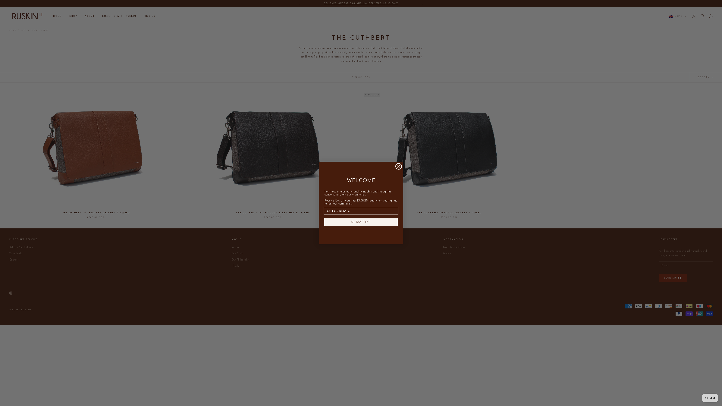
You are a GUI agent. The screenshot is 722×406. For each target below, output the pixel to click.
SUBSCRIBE (361, 222)
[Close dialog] (398, 166)
